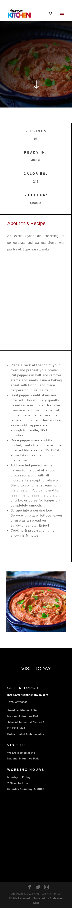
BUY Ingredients (20, 642)
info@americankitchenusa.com (27, 694)
